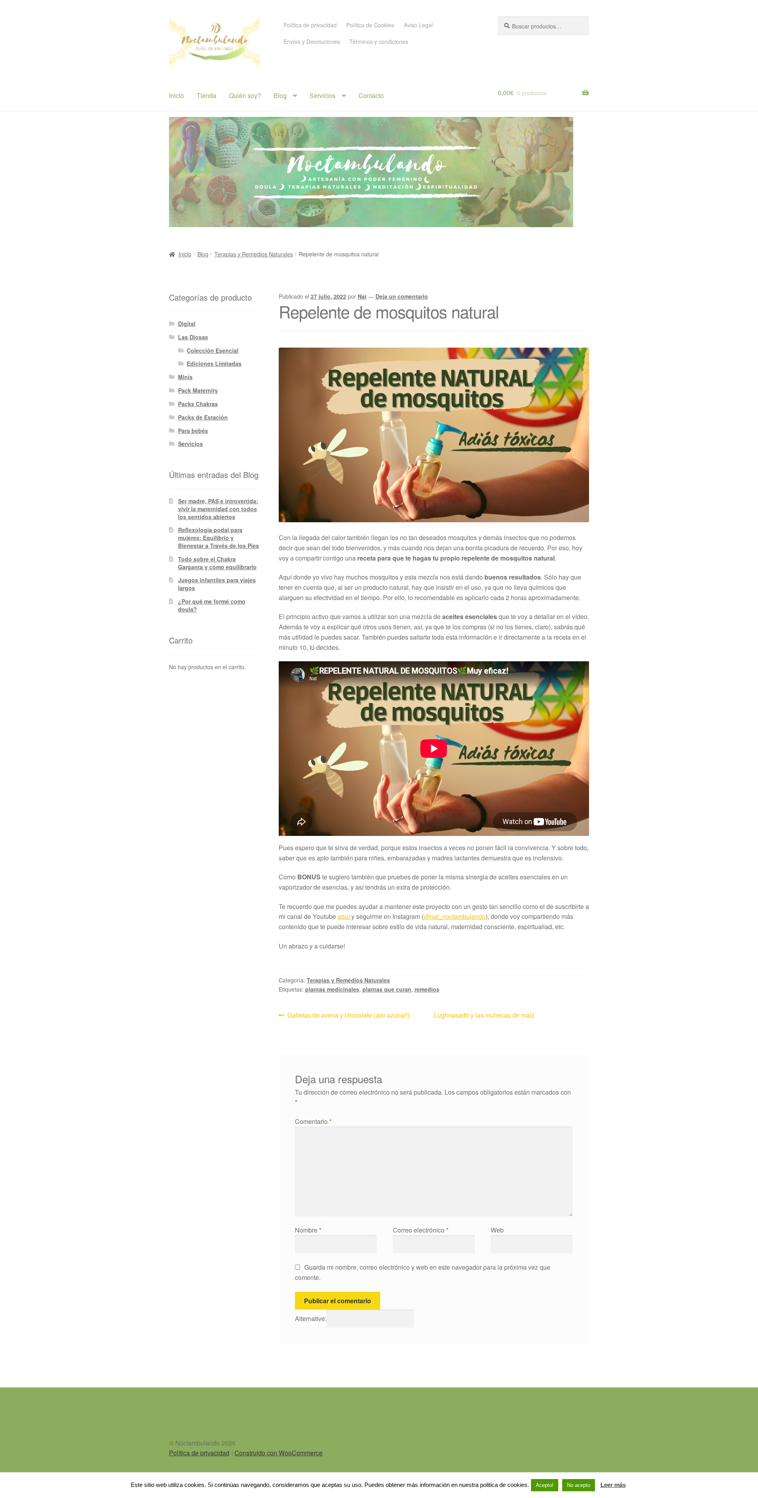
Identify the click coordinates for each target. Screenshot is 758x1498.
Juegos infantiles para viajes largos (217, 584)
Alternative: (310, 1318)
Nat (362, 296)
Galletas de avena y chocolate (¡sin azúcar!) (348, 1015)
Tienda (206, 95)
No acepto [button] (578, 1485)
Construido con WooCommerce (279, 1452)
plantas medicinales (332, 989)
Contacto (371, 95)
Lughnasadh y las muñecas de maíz (484, 1015)
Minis (185, 377)
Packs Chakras (198, 404)
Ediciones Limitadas (214, 363)
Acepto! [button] (544, 1485)
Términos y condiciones (378, 41)
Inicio (176, 95)
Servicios (323, 95)
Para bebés (193, 431)
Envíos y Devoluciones (311, 41)
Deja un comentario (401, 296)
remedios (427, 989)
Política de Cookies (370, 25)
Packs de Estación (203, 417)
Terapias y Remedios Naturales (253, 254)
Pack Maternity (198, 390)
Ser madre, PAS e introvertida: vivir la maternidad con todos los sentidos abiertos (218, 509)
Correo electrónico (420, 1230)
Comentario (313, 1121)
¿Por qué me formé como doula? (212, 605)
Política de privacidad (310, 25)
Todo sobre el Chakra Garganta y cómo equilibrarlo (217, 563)
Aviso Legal (418, 25)
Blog (280, 95)
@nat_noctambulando (455, 916)
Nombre (308, 1230)
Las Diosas (193, 337)
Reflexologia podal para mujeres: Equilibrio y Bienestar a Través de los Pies (218, 538)
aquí (344, 916)
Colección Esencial (212, 350)
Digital (186, 323)
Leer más (613, 1484)
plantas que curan (386, 989)
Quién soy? (245, 95)
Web (497, 1230)
